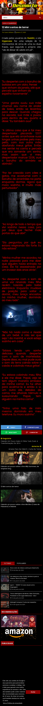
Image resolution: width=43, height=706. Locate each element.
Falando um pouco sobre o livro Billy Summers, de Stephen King (20, 467)
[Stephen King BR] (18, 621)
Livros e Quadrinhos (9, 23)
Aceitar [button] (33, 692)
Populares (21, 563)
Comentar (34, 432)
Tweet (12, 427)
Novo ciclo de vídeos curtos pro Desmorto (24, 568)
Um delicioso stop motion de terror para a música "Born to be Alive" (24, 577)
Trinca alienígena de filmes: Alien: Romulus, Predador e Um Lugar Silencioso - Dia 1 (24, 595)
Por (8, 32)
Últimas (7, 563)
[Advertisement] (21, 538)
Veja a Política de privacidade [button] (12, 703)
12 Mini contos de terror (10, 486)
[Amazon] (18, 633)
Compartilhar (33, 427)
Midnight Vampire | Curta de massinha (23, 602)
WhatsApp (13, 432)
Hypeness (7, 41)
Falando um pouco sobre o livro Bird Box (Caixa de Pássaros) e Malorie (20, 505)
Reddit (31, 38)
